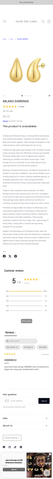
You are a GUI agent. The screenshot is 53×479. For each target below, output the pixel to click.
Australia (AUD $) (10, 437)
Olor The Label (8, 111)
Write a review (26, 321)
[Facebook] (4, 447)
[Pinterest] (21, 447)
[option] (26, 68)
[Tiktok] (15, 447)
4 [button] (31, 95)
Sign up (44, 401)
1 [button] (22, 95)
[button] (26, 291)
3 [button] (28, 95)
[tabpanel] (26, 359)
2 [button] (25, 95)
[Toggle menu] (4, 21)
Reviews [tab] (10, 332)
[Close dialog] (50, 454)
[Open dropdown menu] (46, 418)
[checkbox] (42, 347)
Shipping (5, 121)
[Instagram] (9, 447)
